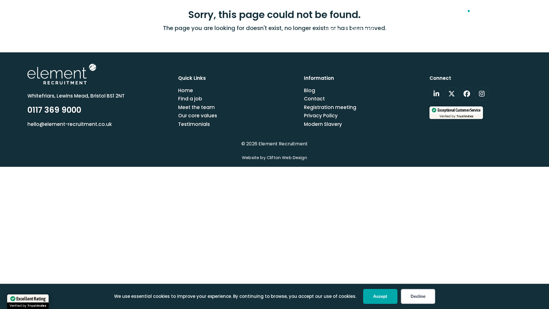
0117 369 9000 (495, 10)
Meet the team (196, 107)
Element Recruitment (283, 143)
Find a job (190, 98)
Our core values (197, 115)
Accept (380, 296)
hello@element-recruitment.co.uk (425, 10)
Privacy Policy (321, 115)
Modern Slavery (323, 124)
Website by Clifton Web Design (274, 158)
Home (185, 90)
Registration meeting (330, 107)
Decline (418, 296)
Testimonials (194, 124)
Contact (314, 98)
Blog (309, 90)
